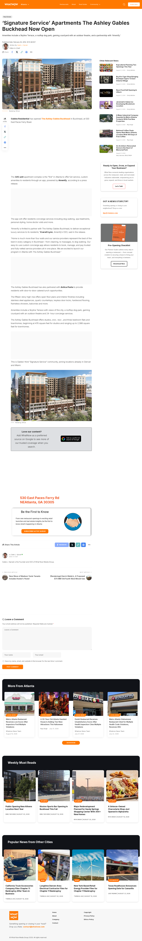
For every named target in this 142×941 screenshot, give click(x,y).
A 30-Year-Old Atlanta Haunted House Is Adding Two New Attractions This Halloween (53, 721)
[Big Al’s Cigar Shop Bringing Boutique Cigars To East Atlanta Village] (106, 80)
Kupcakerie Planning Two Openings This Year (126, 66)
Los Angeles (113, 880)
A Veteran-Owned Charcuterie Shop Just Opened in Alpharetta (118, 809)
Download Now (119, 264)
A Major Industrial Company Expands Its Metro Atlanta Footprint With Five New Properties (127, 118)
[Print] (26, 52)
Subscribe (134, 4)
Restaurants (64, 4)
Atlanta (10, 801)
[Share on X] (17, 52)
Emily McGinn (131, 70)
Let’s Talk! (119, 186)
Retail (74, 4)
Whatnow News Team (13, 731)
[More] (31, 52)
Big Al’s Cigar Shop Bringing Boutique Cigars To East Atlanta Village (127, 79)
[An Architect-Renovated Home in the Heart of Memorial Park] (106, 149)
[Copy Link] (21, 52)
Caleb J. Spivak (22, 45)
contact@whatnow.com (33, 927)
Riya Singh (130, 124)
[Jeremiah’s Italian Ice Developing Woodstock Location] (106, 105)
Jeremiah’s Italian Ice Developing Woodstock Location (125, 104)
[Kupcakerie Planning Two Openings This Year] (106, 68)
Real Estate (83, 4)
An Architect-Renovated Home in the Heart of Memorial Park (126, 148)
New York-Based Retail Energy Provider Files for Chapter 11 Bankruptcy (85, 888)
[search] (124, 4)
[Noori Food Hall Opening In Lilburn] (106, 93)
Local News (11, 715)
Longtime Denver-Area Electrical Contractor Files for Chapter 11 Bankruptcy (54, 888)
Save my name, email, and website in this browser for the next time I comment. (34, 661)
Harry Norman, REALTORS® (124, 155)
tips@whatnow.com (110, 213)
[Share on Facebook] (12, 52)
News (9, 880)
